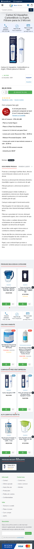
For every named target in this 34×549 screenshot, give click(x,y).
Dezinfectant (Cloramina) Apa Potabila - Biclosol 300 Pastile (9, 346)
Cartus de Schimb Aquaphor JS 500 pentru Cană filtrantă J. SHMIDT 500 (25, 290)
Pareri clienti (24, 166)
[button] (9, 307)
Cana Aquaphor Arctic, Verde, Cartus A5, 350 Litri (25, 439)
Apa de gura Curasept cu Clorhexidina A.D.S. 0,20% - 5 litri (9, 439)
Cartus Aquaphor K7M (8, 392)
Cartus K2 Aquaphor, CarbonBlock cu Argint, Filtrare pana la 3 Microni (12, 465)
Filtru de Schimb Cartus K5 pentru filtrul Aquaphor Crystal (25, 394)
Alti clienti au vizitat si (10, 414)
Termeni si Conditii (18, 115)
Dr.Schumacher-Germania (25, 345)
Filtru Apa (11, 160)
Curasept (9, 435)
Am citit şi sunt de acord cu (14, 537)
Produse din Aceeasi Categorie (13, 264)
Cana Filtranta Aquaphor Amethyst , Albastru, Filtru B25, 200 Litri (9, 289)
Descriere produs (9, 166)
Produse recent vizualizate (13, 459)
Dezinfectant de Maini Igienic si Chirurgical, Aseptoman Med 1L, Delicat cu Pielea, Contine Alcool (25, 350)
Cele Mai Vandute (8, 324)
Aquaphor (9, 284)
